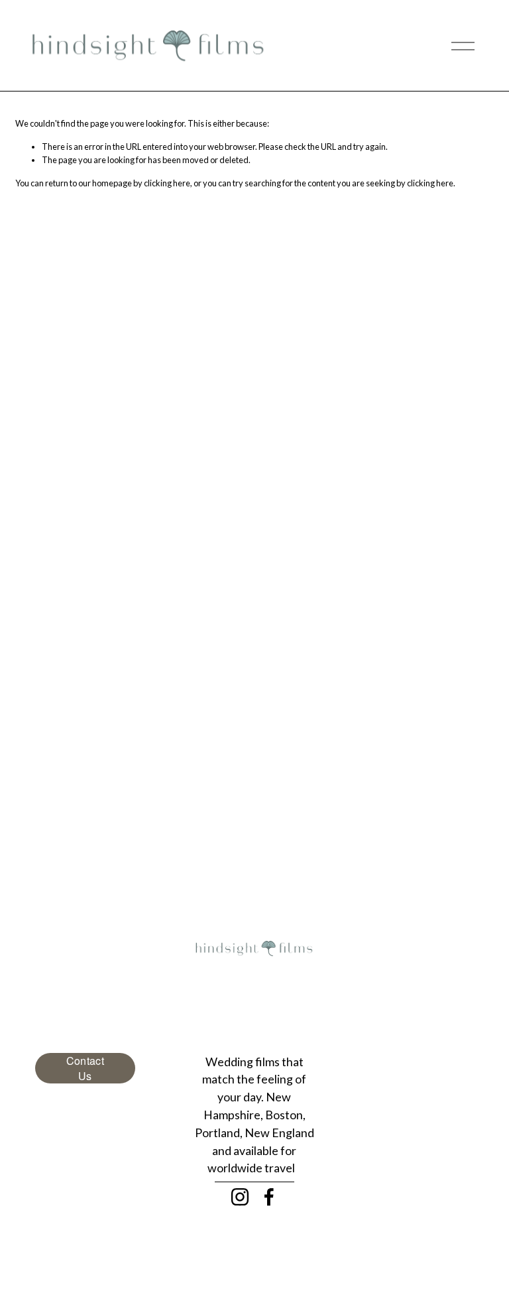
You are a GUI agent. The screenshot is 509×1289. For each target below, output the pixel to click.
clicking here (167, 183)
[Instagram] (240, 1197)
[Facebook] (269, 1197)
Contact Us (85, 1068)
